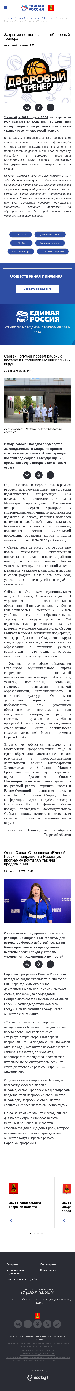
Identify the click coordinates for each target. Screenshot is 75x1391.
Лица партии (48, 1264)
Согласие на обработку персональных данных (37, 1360)
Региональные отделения (16, 1272)
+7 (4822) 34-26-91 (37, 1293)
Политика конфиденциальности (37, 1353)
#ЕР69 (21, 243)
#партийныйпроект (52, 251)
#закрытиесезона (50, 243)
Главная (8, 18)
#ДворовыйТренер (50, 234)
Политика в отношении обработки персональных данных (38, 1357)
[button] (30, 1233)
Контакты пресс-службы (22, 1279)
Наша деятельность (28, 18)
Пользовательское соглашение (37, 1350)
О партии (12, 1264)
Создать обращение (38, 289)
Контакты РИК (49, 1270)
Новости (49, 18)
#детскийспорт (21, 251)
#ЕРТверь (20, 234)
